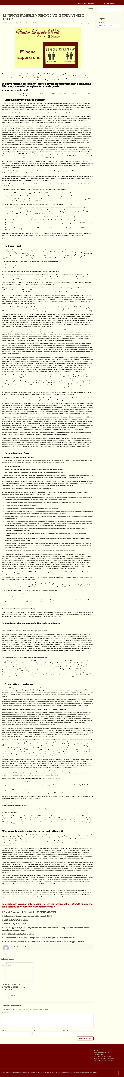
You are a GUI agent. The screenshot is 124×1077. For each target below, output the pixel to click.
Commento (5, 1012)
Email (34, 1030)
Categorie (101, 22)
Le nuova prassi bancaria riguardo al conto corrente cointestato (14, 986)
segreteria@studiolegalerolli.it (85, 3)
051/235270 (99, 1056)
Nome (4, 1030)
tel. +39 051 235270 (109, 3)
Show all (90, 8)
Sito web (65, 1030)
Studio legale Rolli (17, 23)
